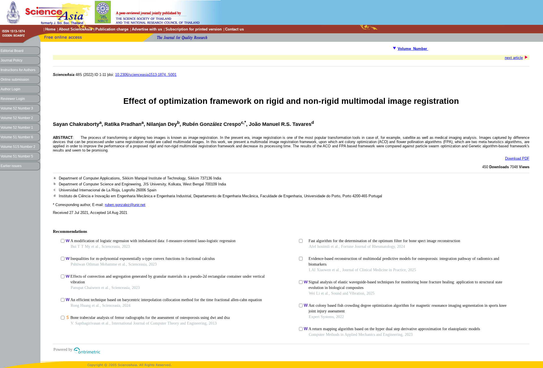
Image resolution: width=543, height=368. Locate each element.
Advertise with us (147, 29)
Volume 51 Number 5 (17, 156)
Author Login (10, 89)
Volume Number (413, 49)
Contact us (234, 29)
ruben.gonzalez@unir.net (125, 205)
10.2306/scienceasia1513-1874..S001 (145, 75)
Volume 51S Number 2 (18, 147)
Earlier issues (11, 166)
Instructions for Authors (18, 70)
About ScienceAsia (75, 29)
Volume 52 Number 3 (17, 108)
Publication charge (111, 29)
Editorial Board (12, 51)
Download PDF (517, 158)
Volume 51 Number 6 (17, 137)
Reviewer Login (13, 99)
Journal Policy (11, 60)
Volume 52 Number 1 (17, 128)
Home (50, 29)
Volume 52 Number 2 (17, 118)
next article (514, 58)
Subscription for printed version (193, 29)
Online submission (15, 80)
